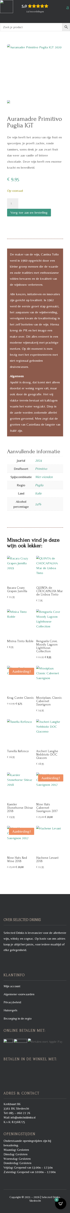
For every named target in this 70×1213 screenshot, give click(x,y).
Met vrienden (44, 477)
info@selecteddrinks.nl (23, 1117)
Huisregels (10, 1010)
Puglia (39, 485)
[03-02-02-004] (35, 73)
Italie (38, 493)
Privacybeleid (12, 1002)
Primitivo (41, 469)
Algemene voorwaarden (19, 994)
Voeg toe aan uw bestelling (29, 212)
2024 (38, 460)
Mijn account (12, 986)
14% (38, 504)
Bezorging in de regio (18, 1018)
